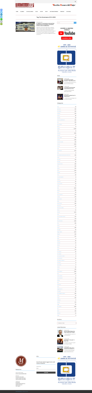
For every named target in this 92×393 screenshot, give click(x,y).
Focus (58, 174)
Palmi (58, 214)
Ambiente (58, 113)
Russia (58, 247)
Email (37, 368)
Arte (58, 122)
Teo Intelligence (29, 11)
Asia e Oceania (59, 124)
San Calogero (59, 251)
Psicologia (58, 229)
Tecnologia (59, 291)
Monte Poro (59, 205)
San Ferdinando (59, 258)
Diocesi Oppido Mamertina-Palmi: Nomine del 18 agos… (69, 332)
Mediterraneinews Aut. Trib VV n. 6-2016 (22, 391)
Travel (58, 295)
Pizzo (58, 223)
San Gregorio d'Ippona (60, 260)
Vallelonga (58, 299)
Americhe (58, 117)
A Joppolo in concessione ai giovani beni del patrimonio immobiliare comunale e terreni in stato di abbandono (45, 24)
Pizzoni (58, 225)
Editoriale (68, 11)
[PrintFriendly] (1, 24)
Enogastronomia (59, 163)
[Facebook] (1, 10)
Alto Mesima (59, 111)
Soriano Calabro (59, 275)
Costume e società (60, 141)
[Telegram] (1, 17)
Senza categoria (59, 271)
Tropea (58, 297)
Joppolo (58, 190)
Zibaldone (58, 313)
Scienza (58, 266)
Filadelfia (58, 172)
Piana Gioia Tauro (60, 220)
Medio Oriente (59, 198)
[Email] (1, 21)
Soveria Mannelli (59, 277)
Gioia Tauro (59, 181)
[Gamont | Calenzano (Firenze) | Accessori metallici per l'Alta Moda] (66, 58)
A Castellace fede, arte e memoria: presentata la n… (69, 348)
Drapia (58, 157)
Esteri (41, 11)
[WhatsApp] (1, 19)
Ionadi (58, 185)
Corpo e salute (59, 137)
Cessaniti (58, 135)
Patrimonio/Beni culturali (61, 216)
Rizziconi (58, 240)
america (58, 115)
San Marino (59, 262)
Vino (58, 308)
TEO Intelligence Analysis (61, 293)
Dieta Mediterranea (54, 11)
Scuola (58, 269)
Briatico (58, 126)
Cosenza (58, 139)
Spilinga (58, 280)
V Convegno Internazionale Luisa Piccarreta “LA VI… (69, 88)
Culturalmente (59, 150)
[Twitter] (1, 12)
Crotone (58, 146)
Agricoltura (59, 108)
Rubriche (62, 11)
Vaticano (58, 302)
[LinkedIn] (1, 14)
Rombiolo (58, 242)
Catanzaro (58, 133)
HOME (17, 11)
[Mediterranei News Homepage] (21, 360)
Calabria (22, 11)
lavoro (58, 192)
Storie (58, 286)
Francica (58, 179)
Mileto (58, 201)
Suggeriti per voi (59, 288)
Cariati (58, 130)
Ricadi (58, 236)
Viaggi (58, 304)
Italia (36, 11)
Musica (58, 209)
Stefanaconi (59, 284)
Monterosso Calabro (60, 207)
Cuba (58, 148)
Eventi (58, 170)
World (58, 310)
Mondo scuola (59, 203)
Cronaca (58, 144)
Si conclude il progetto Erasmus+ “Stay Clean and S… (70, 80)
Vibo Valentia (59, 306)
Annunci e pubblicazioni (61, 119)
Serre (58, 273)
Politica (58, 227)
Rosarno (58, 245)
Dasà (58, 152)
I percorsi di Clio (59, 183)
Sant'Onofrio (59, 264)
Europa (58, 168)
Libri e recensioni (60, 194)
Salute (58, 249)
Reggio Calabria (59, 231)
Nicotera (58, 212)
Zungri (58, 315)
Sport (46, 11)
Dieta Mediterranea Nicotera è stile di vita (63, 155)
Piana (58, 218)
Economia (58, 159)
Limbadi (58, 196)
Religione (58, 234)
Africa (58, 106)
